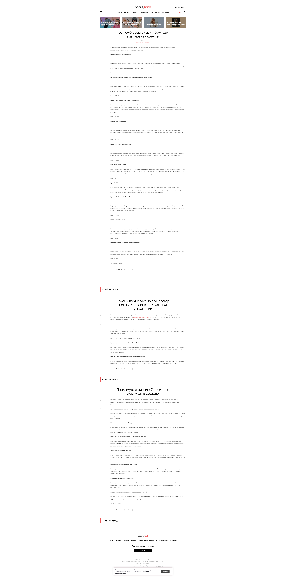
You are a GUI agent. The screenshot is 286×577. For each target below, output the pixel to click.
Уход (143, 42)
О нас (112, 540)
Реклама (126, 540)
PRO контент (165, 12)
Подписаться (143, 550)
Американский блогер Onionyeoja (142, 317)
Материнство (134, 12)
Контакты (118, 540)
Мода (151, 12)
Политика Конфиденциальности (148, 540)
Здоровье (126, 12)
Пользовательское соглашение (168, 540)
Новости (157, 12)
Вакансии (133, 540)
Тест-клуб (147, 42)
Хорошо (165, 571)
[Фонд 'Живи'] (180, 12)
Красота (119, 12)
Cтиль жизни (144, 12)
